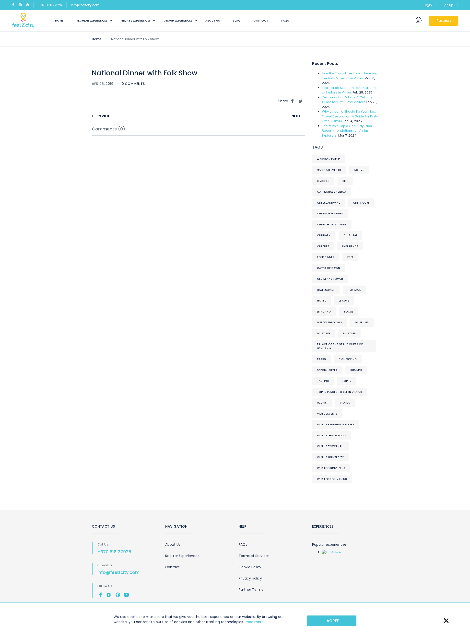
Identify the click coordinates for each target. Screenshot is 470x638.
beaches (323, 181)
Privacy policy (250, 578)
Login (428, 5)
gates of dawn (328, 268)
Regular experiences (91, 21)
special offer (327, 370)
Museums (362, 322)
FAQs (285, 21)
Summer (356, 370)
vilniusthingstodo (331, 435)
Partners (444, 20)
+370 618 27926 (50, 5)
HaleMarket (326, 290)
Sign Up (447, 5)
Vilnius (345, 403)
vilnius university (330, 457)
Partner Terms (251, 589)
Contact (261, 21)
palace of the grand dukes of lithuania (340, 346)
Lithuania (324, 311)
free (350, 257)
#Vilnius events (329, 170)
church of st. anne (332, 224)
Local (348, 311)
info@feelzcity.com (85, 5)
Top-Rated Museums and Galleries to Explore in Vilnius (349, 90)
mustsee (349, 333)
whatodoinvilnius (331, 468)
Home (59, 21)
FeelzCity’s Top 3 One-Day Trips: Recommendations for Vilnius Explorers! (347, 131)
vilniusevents (327, 414)
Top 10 (346, 381)
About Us (212, 21)
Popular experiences (329, 544)
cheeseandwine (328, 203)
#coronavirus (329, 159)
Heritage (354, 290)
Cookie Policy (250, 567)
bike (345, 181)
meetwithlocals (329, 322)
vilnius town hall (330, 446)
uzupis (322, 403)
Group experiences (178, 21)
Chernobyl (361, 203)
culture (323, 246)
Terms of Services (254, 555)
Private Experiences (135, 21)
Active (359, 170)
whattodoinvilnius (332, 479)
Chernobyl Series (330, 213)
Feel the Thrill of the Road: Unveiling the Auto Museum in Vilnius (349, 76)
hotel (321, 300)
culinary (323, 235)
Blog (237, 21)
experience (350, 246)
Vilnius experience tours (335, 424)
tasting (323, 381)
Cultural (350, 235)
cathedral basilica (331, 192)
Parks (321, 359)
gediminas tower (330, 279)
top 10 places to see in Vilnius (339, 392)
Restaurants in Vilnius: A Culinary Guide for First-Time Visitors (347, 99)
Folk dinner (325, 257)
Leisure (344, 300)
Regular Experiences (182, 555)
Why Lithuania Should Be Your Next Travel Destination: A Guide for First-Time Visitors (350, 116)
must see (323, 333)
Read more (254, 621)
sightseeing (348, 359)
